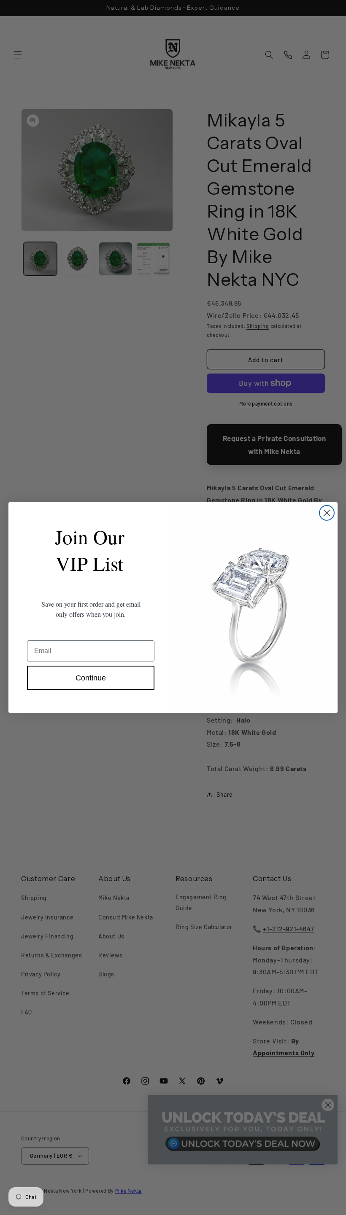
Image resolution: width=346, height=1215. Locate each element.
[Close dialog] (326, 512)
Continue (91, 678)
